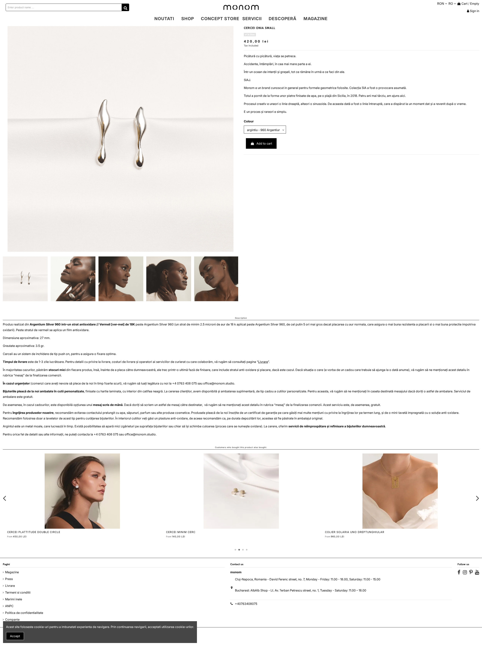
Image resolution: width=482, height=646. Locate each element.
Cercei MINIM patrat (182, 532)
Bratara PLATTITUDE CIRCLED (348, 532)
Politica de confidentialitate (24, 613)
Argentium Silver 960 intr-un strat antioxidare (63, 324)
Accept (15, 636)
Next (477, 498)
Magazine (12, 572)
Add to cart (264, 143)
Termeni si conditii (18, 592)
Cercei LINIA (16, 532)
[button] (188, 18)
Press (9, 579)
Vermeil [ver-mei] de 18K (117, 324)
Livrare (263, 362)
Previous (4, 498)
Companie (12, 619)
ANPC (9, 606)
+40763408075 (246, 604)
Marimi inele (13, 599)
